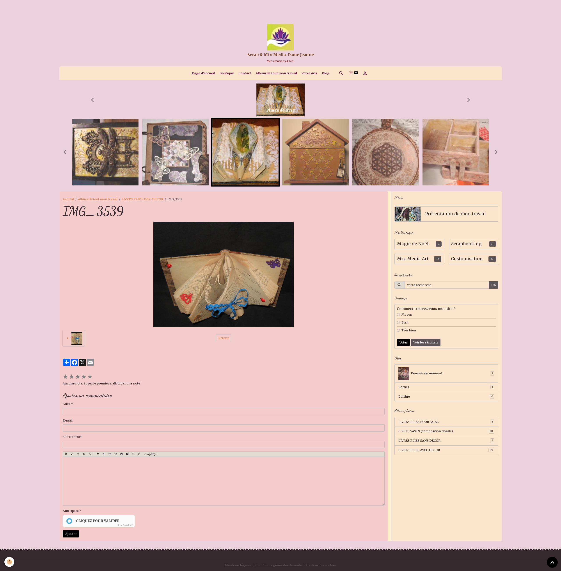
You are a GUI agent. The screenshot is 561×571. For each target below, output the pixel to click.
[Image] (121, 454)
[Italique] (72, 454)
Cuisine (445, 396)
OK (493, 285)
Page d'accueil (203, 73)
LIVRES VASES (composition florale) (445, 431)
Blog (325, 73)
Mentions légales (238, 565)
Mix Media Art (413, 258)
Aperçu (151, 454)
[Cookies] (9, 562)
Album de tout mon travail (276, 73)
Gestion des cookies (321, 565)
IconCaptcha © (125, 525)
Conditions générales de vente (278, 565)
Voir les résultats (425, 342)
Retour (223, 338)
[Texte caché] (115, 454)
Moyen (406, 315)
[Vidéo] (127, 454)
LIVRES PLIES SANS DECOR (445, 441)
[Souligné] (78, 454)
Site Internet (72, 437)
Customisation (467, 258)
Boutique (226, 73)
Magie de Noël (412, 243)
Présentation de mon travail (455, 213)
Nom (66, 404)
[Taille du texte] (84, 454)
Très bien (408, 330)
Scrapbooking (466, 243)
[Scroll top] (552, 562)
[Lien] (110, 454)
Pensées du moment (452, 373)
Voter (403, 342)
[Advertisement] (80, 10)
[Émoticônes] (139, 454)
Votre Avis (309, 73)
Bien (404, 322)
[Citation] (98, 454)
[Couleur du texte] (91, 454)
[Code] (133, 454)
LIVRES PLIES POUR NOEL (445, 422)
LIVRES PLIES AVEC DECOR (142, 199)
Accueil (68, 199)
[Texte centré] (104, 454)
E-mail (68, 420)
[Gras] (66, 454)
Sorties (445, 387)
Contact (244, 73)
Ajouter (71, 534)
